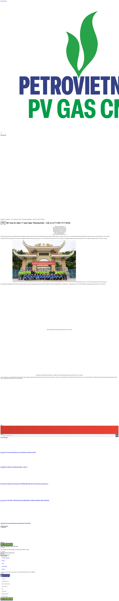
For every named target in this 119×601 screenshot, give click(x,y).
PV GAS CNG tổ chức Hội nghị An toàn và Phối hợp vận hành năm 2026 (18, 452)
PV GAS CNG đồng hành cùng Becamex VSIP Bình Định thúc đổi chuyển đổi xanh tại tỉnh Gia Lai (24, 483)
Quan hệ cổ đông (4, 586)
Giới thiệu (3, 578)
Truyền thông (4, 566)
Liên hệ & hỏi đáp (5, 596)
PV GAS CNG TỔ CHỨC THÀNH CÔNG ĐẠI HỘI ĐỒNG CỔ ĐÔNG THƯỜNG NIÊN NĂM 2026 (24, 500)
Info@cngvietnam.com (4, 554)
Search (1, 434)
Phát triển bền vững (5, 593)
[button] (3, 134)
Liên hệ (3, 569)
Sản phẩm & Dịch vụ (5, 581)
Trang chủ (2, 219)
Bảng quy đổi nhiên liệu (6, 583)
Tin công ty (8, 219)
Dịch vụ (3, 560)
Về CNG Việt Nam (5, 557)
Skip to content (3, 1)
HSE (3, 563)
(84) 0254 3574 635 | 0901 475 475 (7, 552)
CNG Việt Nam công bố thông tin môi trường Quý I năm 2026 (15, 523)
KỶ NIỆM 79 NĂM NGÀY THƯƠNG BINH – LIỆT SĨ (13, 467)
